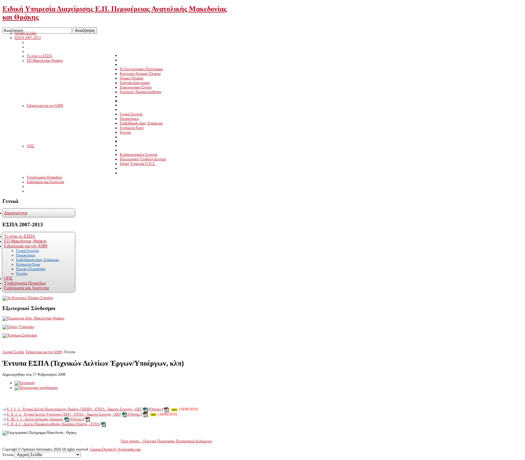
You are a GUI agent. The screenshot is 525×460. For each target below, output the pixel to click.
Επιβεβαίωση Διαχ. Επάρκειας (37, 260)
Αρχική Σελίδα (13, 352)
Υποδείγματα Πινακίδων (25, 283)
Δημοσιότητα (15, 213)
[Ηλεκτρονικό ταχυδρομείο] (36, 387)
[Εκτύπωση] (25, 383)
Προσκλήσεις (26, 255)
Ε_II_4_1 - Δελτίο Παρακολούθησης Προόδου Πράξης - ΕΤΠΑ (53, 424)
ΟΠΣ (8, 278)
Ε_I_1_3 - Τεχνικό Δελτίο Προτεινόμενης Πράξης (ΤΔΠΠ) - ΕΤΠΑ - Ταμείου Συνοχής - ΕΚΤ (74, 409)
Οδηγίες (156, 409)
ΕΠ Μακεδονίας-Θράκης (25, 241)
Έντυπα (21, 273)
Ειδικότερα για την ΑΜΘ (25, 246)
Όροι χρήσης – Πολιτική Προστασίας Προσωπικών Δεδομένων (166, 441)
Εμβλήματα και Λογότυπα (26, 288)
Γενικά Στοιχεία (27, 251)
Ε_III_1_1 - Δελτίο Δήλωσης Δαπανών (35, 419)
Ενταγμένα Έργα (28, 264)
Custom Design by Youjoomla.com (115, 449)
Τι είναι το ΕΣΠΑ (19, 236)
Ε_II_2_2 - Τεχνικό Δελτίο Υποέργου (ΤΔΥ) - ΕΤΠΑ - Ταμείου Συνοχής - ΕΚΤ (64, 414)
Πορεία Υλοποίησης (31, 269)
